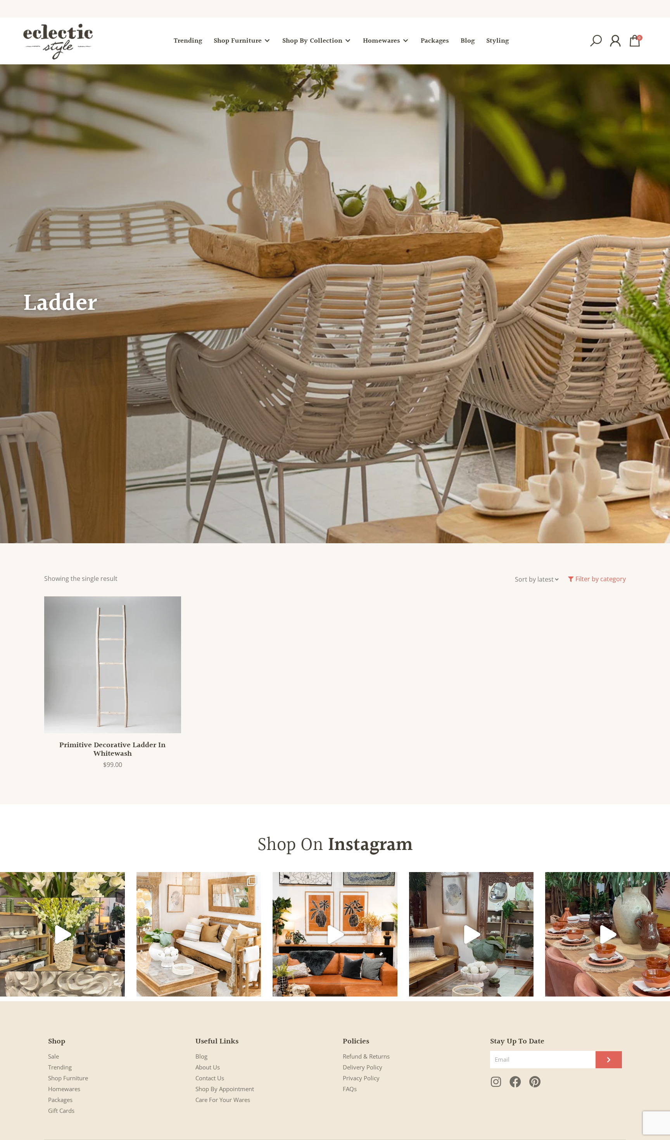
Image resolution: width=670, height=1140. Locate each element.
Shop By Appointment (224, 1089)
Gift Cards (61, 1110)
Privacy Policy (361, 1078)
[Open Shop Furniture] (267, 41)
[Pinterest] (534, 1082)
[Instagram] (496, 1082)
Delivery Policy (362, 1067)
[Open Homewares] (405, 41)
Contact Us (209, 1078)
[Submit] (609, 1059)
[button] (596, 40)
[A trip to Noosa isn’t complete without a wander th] (471, 934)
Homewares (64, 1089)
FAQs (350, 1089)
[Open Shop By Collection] (347, 41)
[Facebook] (515, 1082)
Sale (53, 1056)
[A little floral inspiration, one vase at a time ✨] (62, 934)
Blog (201, 1056)
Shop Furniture (68, 1078)
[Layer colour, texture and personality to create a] (335, 934)
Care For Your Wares (222, 1100)
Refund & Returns (366, 1056)
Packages (60, 1100)
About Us (207, 1067)
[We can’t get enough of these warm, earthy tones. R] (607, 934)
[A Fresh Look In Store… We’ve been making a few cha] (198, 934)
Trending (60, 1067)
